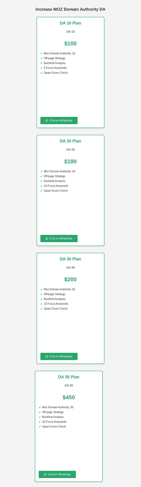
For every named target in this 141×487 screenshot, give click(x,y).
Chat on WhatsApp (60, 120)
